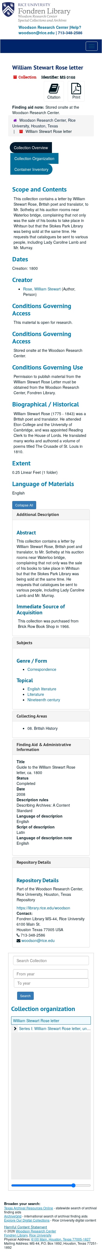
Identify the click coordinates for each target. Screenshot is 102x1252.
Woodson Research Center (43, 27)
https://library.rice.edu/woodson (43, 907)
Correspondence (41, 669)
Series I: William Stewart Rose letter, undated (58, 1028)
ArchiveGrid (12, 1216)
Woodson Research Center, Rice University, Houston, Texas (44, 123)
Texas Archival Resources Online (28, 1208)
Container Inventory (31, 169)
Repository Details (34, 862)
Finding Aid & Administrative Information (44, 747)
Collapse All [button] (24, 505)
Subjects (24, 643)
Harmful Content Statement (25, 1226)
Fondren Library (15, 1235)
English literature (41, 688)
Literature (35, 694)
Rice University (40, 1235)
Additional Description (38, 514)
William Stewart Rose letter (36, 1020)
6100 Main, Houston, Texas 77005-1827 (61, 1239)
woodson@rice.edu (38, 940)
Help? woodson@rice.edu (49, 29)
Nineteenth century (43, 699)
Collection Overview (31, 147)
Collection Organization (34, 158)
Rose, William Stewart (42, 289)
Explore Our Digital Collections (27, 1220)
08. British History (42, 728)
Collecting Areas (32, 716)
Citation (53, 97)
